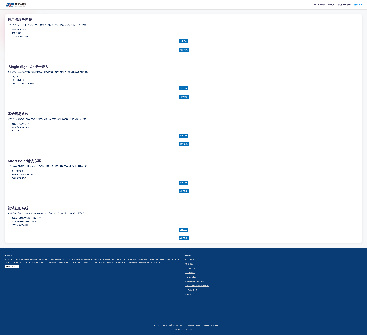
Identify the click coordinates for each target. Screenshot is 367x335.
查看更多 (183, 41)
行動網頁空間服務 (173, 260)
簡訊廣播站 (189, 264)
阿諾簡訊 (188, 295)
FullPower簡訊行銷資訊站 (194, 281)
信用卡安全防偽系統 (13, 262)
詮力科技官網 (189, 260)
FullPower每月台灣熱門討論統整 (197, 286)
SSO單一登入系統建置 (48, 262)
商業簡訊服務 (121, 260)
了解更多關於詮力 (12, 266)
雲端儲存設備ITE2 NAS (156, 260)
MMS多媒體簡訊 (139, 260)
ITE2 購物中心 (190, 273)
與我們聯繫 (183, 50)
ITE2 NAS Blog (190, 277)
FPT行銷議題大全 (191, 290)
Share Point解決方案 (30, 262)
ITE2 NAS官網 (190, 268)
